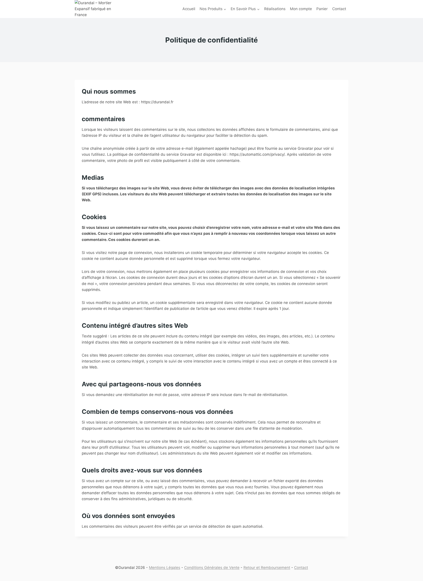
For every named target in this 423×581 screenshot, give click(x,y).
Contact (339, 9)
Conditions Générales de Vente (211, 567)
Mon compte (301, 9)
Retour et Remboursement (266, 567)
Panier (322, 9)
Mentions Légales (164, 567)
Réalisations (275, 9)
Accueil (188, 9)
